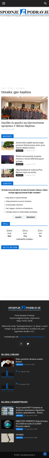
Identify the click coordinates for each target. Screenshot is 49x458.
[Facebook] (21, 343)
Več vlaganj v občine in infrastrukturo (19, 208)
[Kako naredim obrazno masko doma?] (7, 362)
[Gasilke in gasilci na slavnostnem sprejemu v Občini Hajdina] (24, 107)
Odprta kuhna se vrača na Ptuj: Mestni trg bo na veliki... (29, 171)
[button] (45, 3)
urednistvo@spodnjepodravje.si (32, 337)
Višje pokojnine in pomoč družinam (19, 201)
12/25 (9, 234)
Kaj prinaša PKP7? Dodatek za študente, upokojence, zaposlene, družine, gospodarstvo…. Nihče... (30, 410)
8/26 (25, 234)
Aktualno (19, 150)
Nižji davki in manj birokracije (16, 198)
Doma (3, 88)
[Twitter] (27, 343)
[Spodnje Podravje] (24, 13)
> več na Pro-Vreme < (24, 239)
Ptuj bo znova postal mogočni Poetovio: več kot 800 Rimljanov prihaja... (30, 158)
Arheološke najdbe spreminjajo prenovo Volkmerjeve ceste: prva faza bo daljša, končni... (30, 145)
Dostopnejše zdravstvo (14, 205)
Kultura (4, 118)
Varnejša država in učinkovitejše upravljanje (21, 212)
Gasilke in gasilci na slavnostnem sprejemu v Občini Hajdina (22, 124)
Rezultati (31, 217)
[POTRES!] (7, 438)
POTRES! (19, 435)
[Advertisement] (24, 44)
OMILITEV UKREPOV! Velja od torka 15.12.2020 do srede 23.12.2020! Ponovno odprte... (31, 423)
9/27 (40, 234)
